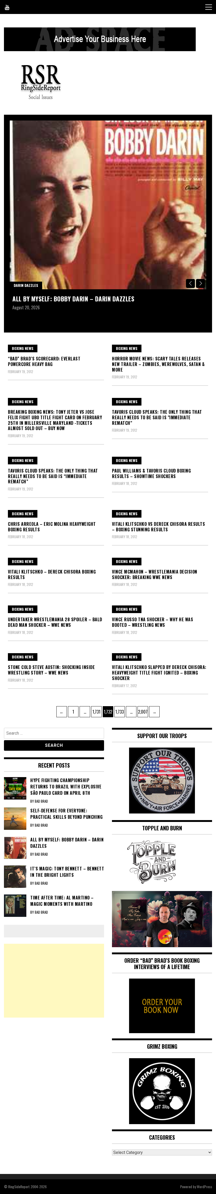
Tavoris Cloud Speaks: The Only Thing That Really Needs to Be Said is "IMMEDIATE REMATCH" (157, 417)
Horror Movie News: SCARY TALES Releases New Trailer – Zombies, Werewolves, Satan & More (158, 364)
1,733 (119, 711)
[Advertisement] (54, 981)
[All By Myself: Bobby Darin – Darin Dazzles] (108, 205)
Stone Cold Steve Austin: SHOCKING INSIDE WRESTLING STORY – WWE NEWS (51, 670)
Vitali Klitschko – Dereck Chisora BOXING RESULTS (52, 574)
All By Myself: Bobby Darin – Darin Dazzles (73, 298)
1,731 (96, 711)
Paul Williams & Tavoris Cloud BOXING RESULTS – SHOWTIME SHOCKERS (151, 473)
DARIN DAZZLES (26, 285)
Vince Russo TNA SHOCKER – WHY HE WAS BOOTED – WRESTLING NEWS (152, 622)
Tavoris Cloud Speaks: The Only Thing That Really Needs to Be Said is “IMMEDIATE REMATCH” (53, 476)
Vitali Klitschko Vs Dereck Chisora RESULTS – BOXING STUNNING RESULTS (158, 527)
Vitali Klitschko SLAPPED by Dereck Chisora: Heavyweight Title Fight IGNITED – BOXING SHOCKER (159, 672)
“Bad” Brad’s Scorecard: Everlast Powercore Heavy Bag (44, 361)
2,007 (143, 711)
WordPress (204, 1186)
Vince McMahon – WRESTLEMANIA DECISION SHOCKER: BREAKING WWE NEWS (154, 574)
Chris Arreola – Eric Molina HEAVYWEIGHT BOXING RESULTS (52, 527)
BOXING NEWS (22, 348)
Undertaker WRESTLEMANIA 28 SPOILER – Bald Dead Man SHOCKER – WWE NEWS (55, 622)
